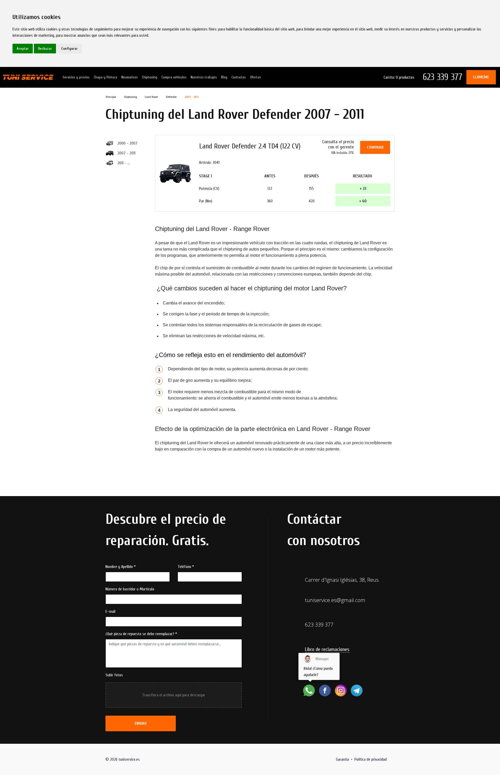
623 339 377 (442, 77)
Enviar (141, 723)
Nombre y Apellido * (120, 566)
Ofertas (255, 77)
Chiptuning (149, 77)
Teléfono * (186, 566)
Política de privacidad (370, 759)
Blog (224, 77)
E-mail (110, 611)
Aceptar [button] (23, 48)
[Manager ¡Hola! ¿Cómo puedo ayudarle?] (309, 690)
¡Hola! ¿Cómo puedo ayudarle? (318, 667)
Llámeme (481, 77)
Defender (171, 97)
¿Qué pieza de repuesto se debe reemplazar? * (141, 634)
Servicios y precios (76, 77)
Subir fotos (114, 675)
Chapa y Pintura (105, 77)
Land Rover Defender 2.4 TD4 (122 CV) (250, 146)
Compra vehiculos (173, 77)
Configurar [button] (69, 48)
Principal (111, 97)
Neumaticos (129, 77)
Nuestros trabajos (204, 77)
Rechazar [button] (45, 48)
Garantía (342, 759)
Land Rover (151, 97)
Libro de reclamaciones (327, 649)
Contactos (239, 77)
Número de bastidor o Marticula (129, 589)
